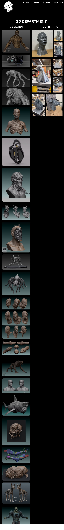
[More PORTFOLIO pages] (43, 2)
